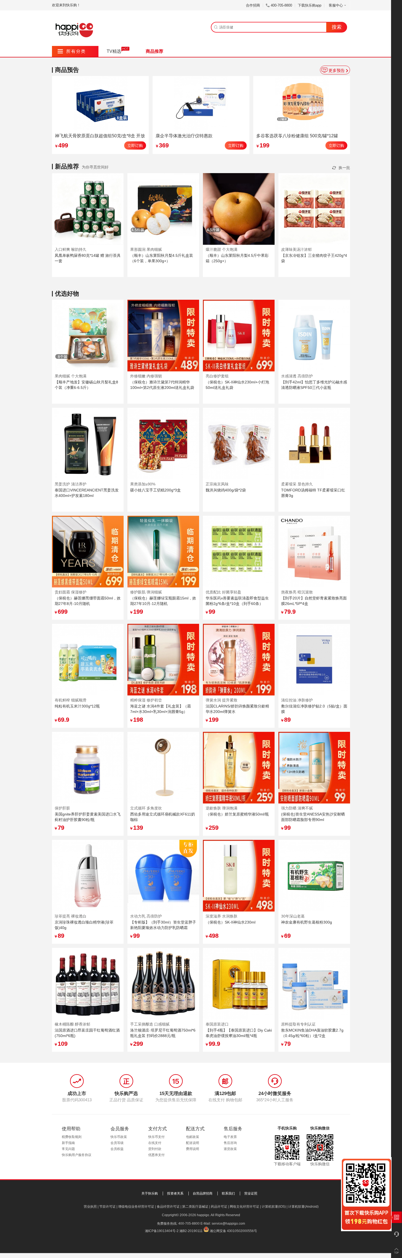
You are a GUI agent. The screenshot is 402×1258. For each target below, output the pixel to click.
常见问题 (68, 1149)
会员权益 (117, 1149)
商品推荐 (154, 51)
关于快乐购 (149, 1193)
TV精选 (114, 51)
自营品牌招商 (202, 1193)
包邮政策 (192, 1137)
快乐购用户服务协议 (76, 1155)
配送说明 (192, 1143)
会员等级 (117, 1143)
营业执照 (90, 1207)
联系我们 (228, 1193)
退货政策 (230, 1149)
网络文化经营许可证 (244, 1207)
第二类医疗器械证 (195, 1207)
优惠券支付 (156, 1155)
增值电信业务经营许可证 (136, 1207)
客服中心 (336, 5)
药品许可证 (219, 1207)
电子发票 (230, 1137)
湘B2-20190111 (191, 1231)
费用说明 (192, 1149)
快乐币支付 (156, 1137)
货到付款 (154, 1149)
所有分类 (72, 51)
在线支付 (154, 1143)
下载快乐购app (309, 5)
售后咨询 (230, 1143)
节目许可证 (107, 1207)
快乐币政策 (118, 1137)
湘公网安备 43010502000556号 (233, 1231)
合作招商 (253, 5)
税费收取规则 (71, 1137)
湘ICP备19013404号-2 (162, 1231)
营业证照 (250, 1193)
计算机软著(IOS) (274, 1207)
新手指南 (68, 1143)
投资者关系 (175, 1193)
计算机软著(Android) (303, 1207)
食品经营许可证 (168, 1207)
